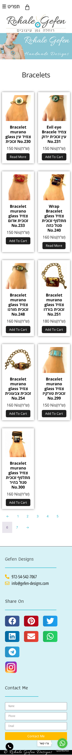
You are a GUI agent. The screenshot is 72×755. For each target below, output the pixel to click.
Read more (18, 157)
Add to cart (54, 157)
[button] (12, 621)
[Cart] (27, 7)
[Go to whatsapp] (62, 743)
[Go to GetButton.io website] (62, 751)
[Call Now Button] (9, 746)
